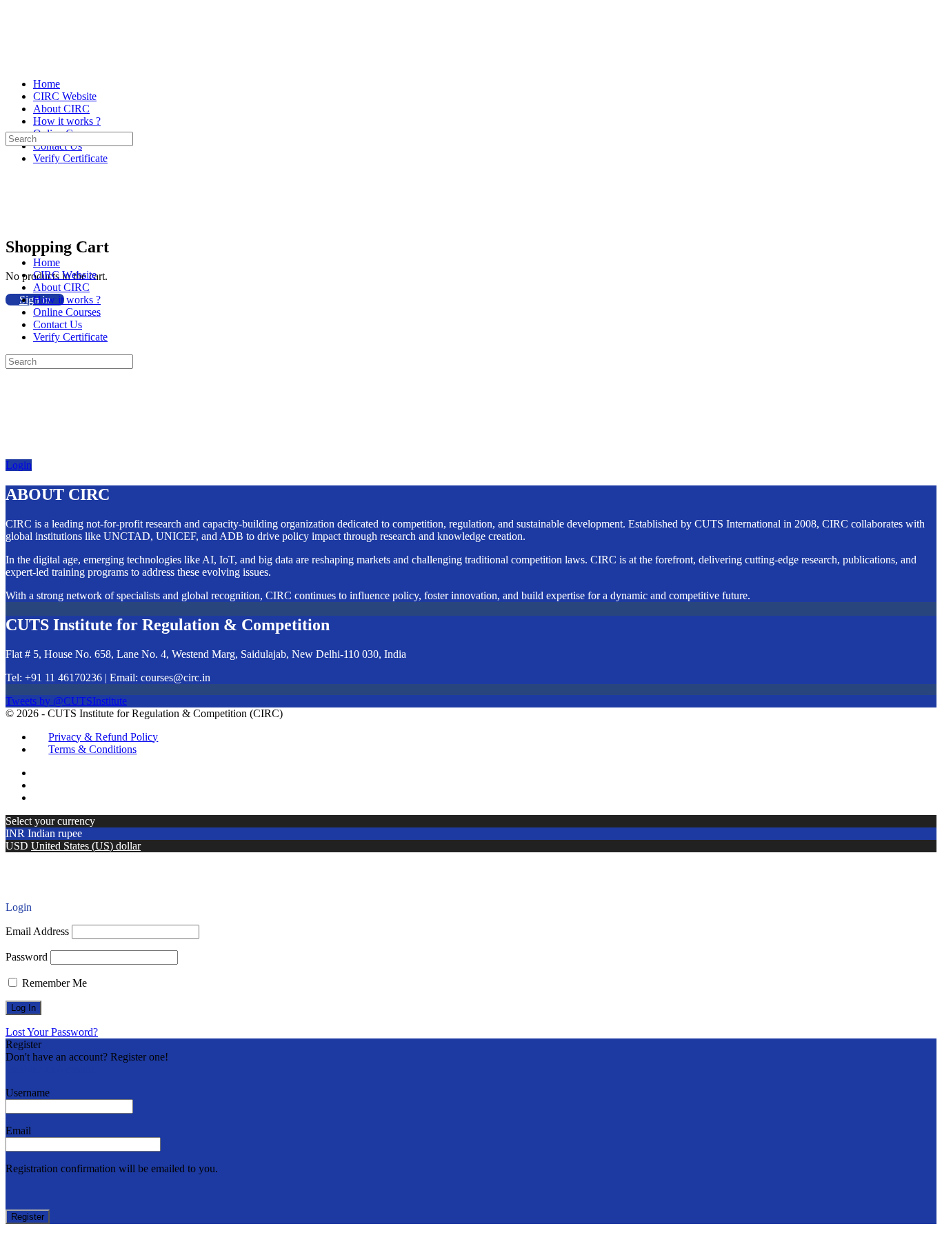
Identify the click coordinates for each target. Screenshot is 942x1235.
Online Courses (67, 312)
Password (27, 957)
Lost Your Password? (52, 1032)
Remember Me (53, 983)
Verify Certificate (70, 337)
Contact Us (57, 324)
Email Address (37, 931)
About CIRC (61, 287)
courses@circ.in (175, 677)
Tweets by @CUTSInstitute (66, 701)
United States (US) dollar (86, 846)
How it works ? (67, 299)
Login (19, 465)
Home (46, 262)
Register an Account (50, 1069)
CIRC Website (65, 275)
